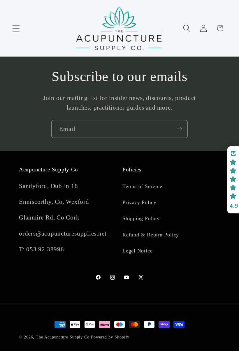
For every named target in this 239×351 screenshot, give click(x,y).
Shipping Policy (141, 218)
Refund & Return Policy (150, 235)
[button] (16, 28)
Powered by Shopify (110, 337)
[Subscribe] (179, 129)
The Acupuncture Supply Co (62, 337)
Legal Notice (137, 251)
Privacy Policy (139, 202)
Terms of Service (142, 186)
